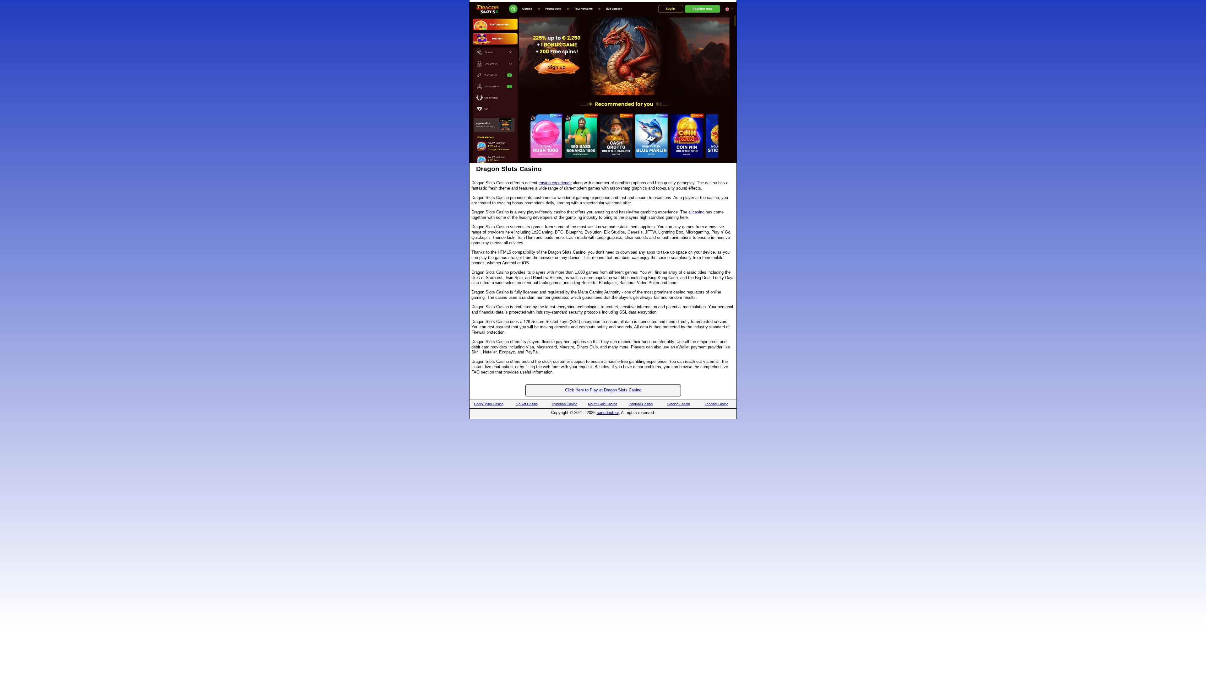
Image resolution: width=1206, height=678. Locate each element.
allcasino (696, 212)
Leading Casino (716, 404)
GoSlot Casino (527, 404)
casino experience (555, 182)
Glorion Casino (678, 404)
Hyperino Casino (564, 404)
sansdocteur (608, 412)
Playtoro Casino (640, 404)
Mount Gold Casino (602, 404)
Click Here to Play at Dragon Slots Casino (603, 390)
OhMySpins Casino (488, 404)
